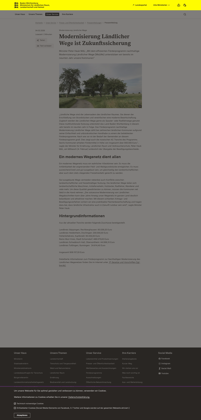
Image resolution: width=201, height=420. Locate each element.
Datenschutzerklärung (78, 397)
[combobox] (161, 5)
